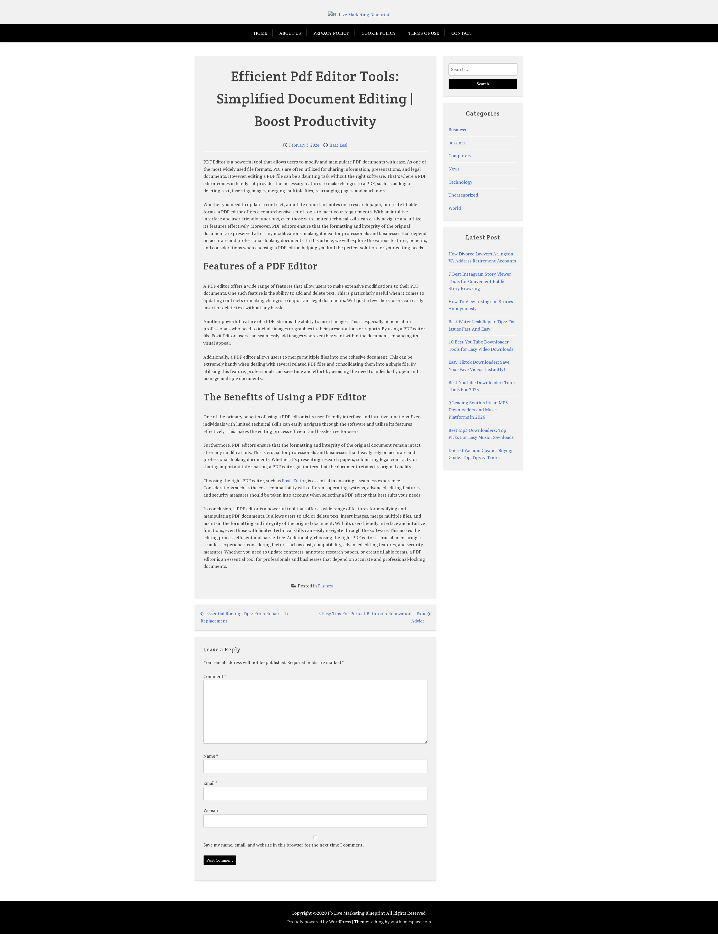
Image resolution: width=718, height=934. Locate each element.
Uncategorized (463, 195)
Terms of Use (423, 33)
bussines (457, 143)
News (453, 169)
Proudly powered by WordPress (319, 922)
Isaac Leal (339, 145)
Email (210, 783)
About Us (290, 33)
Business (325, 586)
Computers (459, 156)
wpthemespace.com (411, 922)
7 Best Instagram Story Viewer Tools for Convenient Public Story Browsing (479, 281)
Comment (214, 676)
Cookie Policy (379, 33)
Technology (460, 182)
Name (210, 756)
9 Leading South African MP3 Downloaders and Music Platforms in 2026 (478, 410)
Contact (461, 33)
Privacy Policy (331, 33)
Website (211, 810)
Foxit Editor (294, 481)
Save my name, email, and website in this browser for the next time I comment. (283, 845)
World (454, 208)
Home (260, 33)
